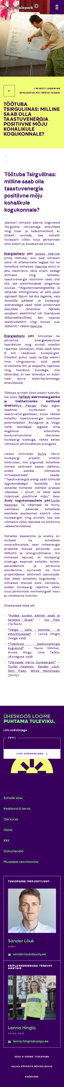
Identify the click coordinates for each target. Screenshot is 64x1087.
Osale (8, 830)
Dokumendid (13, 851)
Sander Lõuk (48, 666)
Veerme (41, 266)
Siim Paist (17, 671)
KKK (6, 840)
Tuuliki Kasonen (21, 666)
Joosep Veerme (47, 254)
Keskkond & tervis (17, 809)
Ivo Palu (52, 620)
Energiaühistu (14, 254)
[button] (32, 743)
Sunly (42, 454)
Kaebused (32, 1077)
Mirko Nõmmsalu (45, 671)
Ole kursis (11, 819)
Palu (44, 405)
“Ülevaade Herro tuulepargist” (32, 662)
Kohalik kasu (13, 798)
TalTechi (24, 397)
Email (12, 738)
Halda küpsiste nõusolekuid (32, 1067)
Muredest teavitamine (21, 862)
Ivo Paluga (26, 405)
